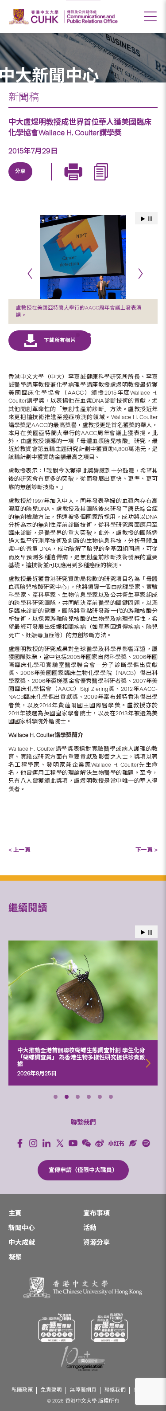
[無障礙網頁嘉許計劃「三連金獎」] (57, 1327)
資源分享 (96, 1242)
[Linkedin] (21, 181)
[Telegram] (61, 181)
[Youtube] (73, 1143)
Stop (150, 932)
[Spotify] (146, 1143)
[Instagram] (33, 1143)
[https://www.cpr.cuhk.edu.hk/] (91, 16)
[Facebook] (19, 1143)
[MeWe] (122, 181)
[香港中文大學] (35, 16)
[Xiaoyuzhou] (132, 1143)
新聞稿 (23, 97)
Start (143, 932)
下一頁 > (146, 850)
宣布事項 (96, 1213)
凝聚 (15, 1257)
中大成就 (21, 1242)
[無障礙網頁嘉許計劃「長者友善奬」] (109, 1327)
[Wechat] (86, 1143)
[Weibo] (99, 1143)
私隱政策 (22, 1390)
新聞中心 (21, 1228)
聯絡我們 (115, 1390)
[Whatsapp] (102, 181)
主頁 (15, 1213)
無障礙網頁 (83, 1390)
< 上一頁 (19, 850)
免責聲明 (51, 1390)
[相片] (83, 257)
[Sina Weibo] (82, 181)
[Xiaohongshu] (116, 1143)
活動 (90, 1228)
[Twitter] (41, 181)
